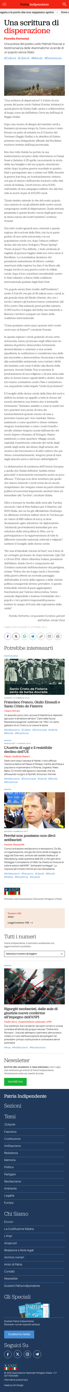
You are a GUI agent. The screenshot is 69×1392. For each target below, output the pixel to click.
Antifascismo (13, 730)
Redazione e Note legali (19, 1250)
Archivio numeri (14, 1257)
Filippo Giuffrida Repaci (17, 756)
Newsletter (11, 1278)
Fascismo (28, 874)
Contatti (9, 1271)
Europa (8, 1202)
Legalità (9, 1195)
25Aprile (9, 1124)
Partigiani (10, 1174)
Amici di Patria (13, 1264)
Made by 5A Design (13, 1385)
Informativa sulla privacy (16, 1380)
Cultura (11, 58)
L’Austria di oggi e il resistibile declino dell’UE (28, 749)
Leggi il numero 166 (18, 923)
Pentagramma (11, 656)
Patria (34, 4)
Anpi (8, 1047)
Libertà (24, 58)
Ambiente (10, 1188)
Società (35, 877)
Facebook (8, 1354)
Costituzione (12, 1139)
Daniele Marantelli (14, 844)
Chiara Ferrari (12, 710)
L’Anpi (8, 1236)
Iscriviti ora (15, 1081)
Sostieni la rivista (19, 1334)
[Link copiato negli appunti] (41, 636)
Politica (9, 877)
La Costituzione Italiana (19, 1229)
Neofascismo (38, 1047)
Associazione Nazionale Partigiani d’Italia (32, 1373)
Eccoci (8, 1222)
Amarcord (10, 1243)
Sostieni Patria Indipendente (22, 1286)
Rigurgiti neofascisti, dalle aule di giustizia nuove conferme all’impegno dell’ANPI (31, 1012)
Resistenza (53, 58)
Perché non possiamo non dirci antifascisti (29, 837)
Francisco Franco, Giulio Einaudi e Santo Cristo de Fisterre (32, 704)
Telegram (37, 1354)
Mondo (38, 58)
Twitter (18, 1354)
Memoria (9, 1160)
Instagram (27, 1354)
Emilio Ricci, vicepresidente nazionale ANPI (28, 1021)
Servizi (7, 740)
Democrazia (40, 730)
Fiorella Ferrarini (16, 38)
